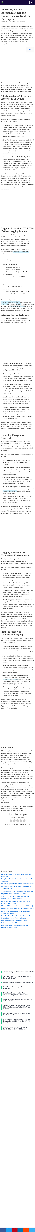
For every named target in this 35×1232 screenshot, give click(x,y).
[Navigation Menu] (31, 2)
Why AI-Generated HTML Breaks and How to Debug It (17, 891)
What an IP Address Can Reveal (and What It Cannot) (17, 906)
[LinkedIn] (20, 1230)
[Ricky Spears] (6, 2)
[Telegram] (32, 1230)
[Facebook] (3, 1230)
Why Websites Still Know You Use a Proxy (13, 893)
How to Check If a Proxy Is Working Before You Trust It (17, 908)
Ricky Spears (15, 21)
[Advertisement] (17, 72)
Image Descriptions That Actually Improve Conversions (17, 883)
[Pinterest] (15, 1230)
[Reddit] (26, 1230)
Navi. (30, 49)
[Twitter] (9, 1230)
